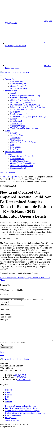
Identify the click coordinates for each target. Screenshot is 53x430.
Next (2, 354)
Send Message (6, 348)
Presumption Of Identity (15, 278)
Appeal (3, 278)
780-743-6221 (23, 377)
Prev (2, 352)
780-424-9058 (20, 375)
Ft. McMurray (25, 44)
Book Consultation (7, 172)
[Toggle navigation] (1, 75)
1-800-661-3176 (23, 379)
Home (2, 177)
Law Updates (12, 177)
